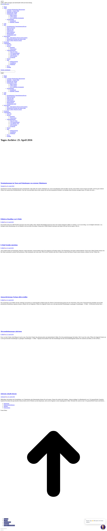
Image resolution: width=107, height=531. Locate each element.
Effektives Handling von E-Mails (11, 219)
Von (6, 186)
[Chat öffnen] (103, 527)
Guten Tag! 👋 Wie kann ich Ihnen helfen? (94, 521)
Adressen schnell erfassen (9, 394)
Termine (3, 186)
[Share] (2, 528)
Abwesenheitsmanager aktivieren (11, 331)
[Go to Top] (53, 516)
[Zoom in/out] (6, 528)
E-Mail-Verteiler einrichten (9, 245)
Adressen (3, 396)
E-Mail (2, 222)
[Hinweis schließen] (85, 519)
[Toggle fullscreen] (4, 528)
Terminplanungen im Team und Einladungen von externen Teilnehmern (24, 183)
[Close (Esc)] (1, 528)
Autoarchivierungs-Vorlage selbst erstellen (14, 297)
